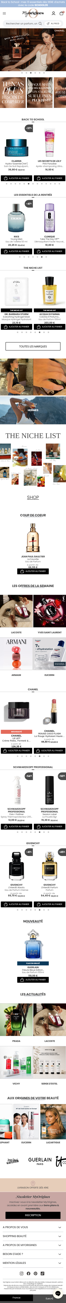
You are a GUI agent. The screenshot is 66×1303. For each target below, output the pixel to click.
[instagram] (21, 1273)
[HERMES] (33, 377)
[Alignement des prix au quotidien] (13, 92)
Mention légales (14, 1263)
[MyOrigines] (33, 13)
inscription (33, 1215)
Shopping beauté (14, 1236)
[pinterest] (35, 1273)
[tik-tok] (42, 1273)
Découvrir (13, 1105)
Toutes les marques (33, 347)
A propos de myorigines (20, 1245)
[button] (22, 73)
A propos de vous (15, 1227)
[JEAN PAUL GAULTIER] (33, 49)
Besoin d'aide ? (13, 1254)
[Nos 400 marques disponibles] (39, 92)
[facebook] (28, 1273)
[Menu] (5, 13)
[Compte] (53, 13)
